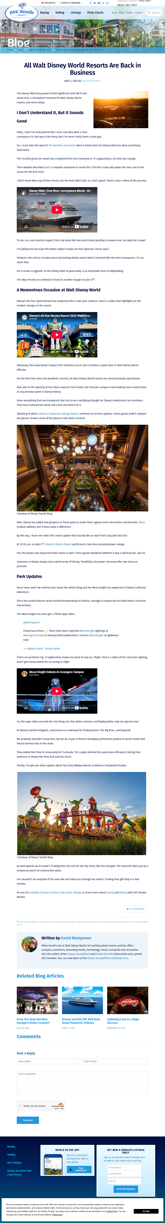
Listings (76, 12)
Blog (121, 12)
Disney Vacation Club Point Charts (19, 1173)
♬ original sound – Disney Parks (41, 648)
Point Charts (95, 12)
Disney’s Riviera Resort (58, 544)
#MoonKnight (87, 630)
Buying (44, 12)
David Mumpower (91, 80)
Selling (59, 12)
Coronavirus (33, 922)
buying (110, 892)
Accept (146, 1211)
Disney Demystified (78, 954)
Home (10, 50)
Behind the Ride (104, 954)
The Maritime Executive (61, 145)
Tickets (129, 12)
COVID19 (43, 922)
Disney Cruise (62, 922)
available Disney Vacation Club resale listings (55, 892)
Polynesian (137, 922)
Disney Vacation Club (40, 50)
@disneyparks (31, 622)
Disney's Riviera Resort (115, 922)
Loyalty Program (70, 3)
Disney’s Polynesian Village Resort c (59, 413)
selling (123, 892)
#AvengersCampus (33, 635)
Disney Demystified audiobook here (107, 958)
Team (114, 12)
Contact (139, 12)
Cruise (51, 922)
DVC (129, 922)
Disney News (76, 922)
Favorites (50, 3)
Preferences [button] (57, 1215)
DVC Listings (14, 1163)
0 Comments (137, 909)
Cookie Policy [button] (111, 1211)
